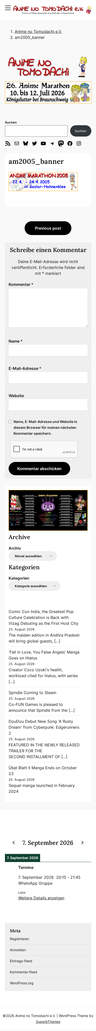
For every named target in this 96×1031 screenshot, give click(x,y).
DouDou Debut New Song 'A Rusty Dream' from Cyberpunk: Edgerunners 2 (44, 727)
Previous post (48, 228)
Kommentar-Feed (23, 972)
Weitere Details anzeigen (41, 897)
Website (16, 395)
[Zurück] (13, 842)
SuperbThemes (48, 1021)
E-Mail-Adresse (25, 368)
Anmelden (18, 950)
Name (16, 341)
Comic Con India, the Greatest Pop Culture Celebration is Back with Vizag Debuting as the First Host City (43, 617)
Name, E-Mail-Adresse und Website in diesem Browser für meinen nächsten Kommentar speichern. (45, 427)
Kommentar (21, 284)
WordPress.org (21, 983)
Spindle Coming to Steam (32, 692)
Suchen (11, 122)
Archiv (15, 548)
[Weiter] (82, 842)
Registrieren (19, 939)
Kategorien (19, 578)
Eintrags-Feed (21, 961)
